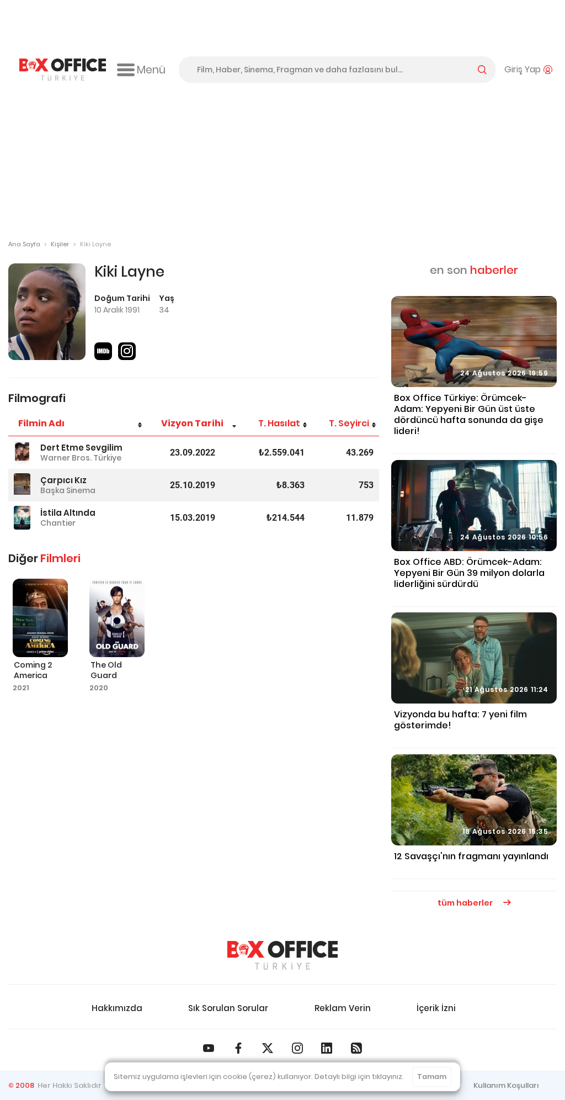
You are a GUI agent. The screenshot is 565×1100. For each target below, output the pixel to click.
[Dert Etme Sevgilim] (22, 452)
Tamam (431, 1076)
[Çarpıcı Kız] (22, 485)
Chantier (58, 522)
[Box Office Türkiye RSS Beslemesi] (356, 1048)
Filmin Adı (41, 423)
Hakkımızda (117, 1008)
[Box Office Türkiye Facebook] (238, 1048)
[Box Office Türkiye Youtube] (208, 1048)
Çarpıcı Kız (63, 480)
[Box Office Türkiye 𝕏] (267, 1048)
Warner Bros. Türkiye (80, 457)
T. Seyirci (349, 423)
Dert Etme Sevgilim (81, 447)
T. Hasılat (279, 423)
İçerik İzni (436, 1008)
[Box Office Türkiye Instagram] (297, 1048)
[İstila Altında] (22, 518)
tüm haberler (466, 902)
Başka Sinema (67, 490)
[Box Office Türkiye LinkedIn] (327, 1048)
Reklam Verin (343, 1008)
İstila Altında (67, 513)
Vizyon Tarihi (192, 423)
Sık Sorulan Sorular (228, 1008)
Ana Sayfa (24, 244)
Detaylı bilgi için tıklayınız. (359, 1076)
